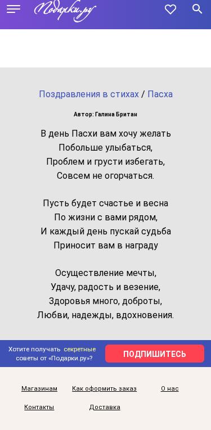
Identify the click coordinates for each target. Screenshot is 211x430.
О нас (170, 388)
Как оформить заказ (104, 388)
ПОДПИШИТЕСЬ (154, 354)
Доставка (104, 407)
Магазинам (39, 388)
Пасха (160, 94)
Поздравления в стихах (89, 94)
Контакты (39, 407)
